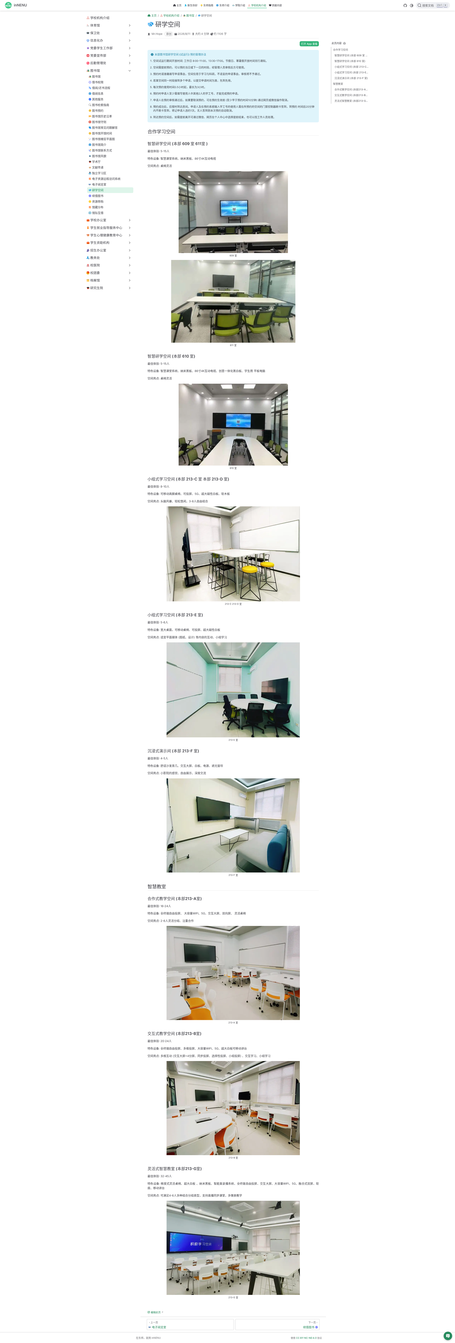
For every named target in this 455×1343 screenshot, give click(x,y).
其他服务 (97, 99)
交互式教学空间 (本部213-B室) (351, 95)
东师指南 (208, 5)
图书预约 (97, 110)
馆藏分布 (97, 207)
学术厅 (96, 162)
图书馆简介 (99, 144)
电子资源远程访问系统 (106, 179)
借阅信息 (97, 93)
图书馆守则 (99, 122)
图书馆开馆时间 (102, 133)
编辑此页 (156, 1312)
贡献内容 (277, 5)
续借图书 (97, 196)
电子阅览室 (99, 184)
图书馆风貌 (99, 156)
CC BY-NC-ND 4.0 (306, 1337)
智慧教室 (338, 83)
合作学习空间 (340, 49)
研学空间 (97, 190)
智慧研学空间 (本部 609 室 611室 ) (351, 55)
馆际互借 (97, 213)
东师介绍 (224, 5)
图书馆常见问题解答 (105, 127)
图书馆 (96, 76)
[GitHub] (405, 5)
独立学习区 (99, 173)
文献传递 (97, 167)
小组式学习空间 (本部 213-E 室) (351, 72)
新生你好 (192, 5)
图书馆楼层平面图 (103, 139)
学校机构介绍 (258, 5)
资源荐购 (97, 201)
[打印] (344, 43)
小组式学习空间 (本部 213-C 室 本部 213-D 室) (351, 66)
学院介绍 (240, 5)
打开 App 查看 (309, 43)
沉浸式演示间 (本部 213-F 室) (351, 78)
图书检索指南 (100, 105)
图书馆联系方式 (102, 150)
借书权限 (97, 82)
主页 (178, 5)
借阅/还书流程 (101, 88)
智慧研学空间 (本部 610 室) (349, 60)
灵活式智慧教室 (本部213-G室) (351, 100)
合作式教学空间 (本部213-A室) (351, 89)
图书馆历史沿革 (102, 116)
